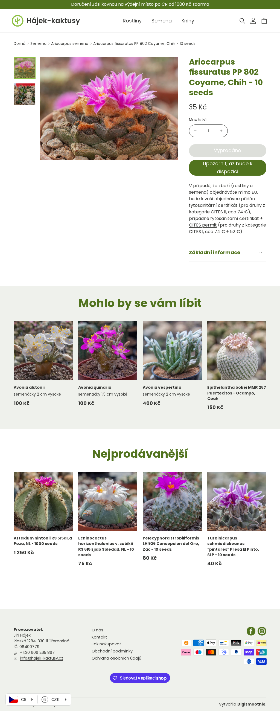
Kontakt (99, 637)
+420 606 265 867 (37, 652)
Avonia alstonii (29, 387)
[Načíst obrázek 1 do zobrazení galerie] (25, 68)
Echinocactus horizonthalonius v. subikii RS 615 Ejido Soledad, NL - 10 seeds (106, 546)
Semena (39, 43)
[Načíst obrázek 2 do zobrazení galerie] (25, 94)
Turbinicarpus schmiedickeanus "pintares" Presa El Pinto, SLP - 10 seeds (233, 546)
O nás (97, 630)
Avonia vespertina (162, 387)
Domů (19, 43)
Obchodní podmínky (112, 651)
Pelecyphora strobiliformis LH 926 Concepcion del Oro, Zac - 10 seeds (171, 543)
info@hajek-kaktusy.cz (41, 658)
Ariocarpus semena (70, 43)
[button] (242, 21)
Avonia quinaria (94, 387)
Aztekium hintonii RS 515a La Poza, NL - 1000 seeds (43, 540)
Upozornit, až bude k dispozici (227, 167)
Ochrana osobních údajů (116, 658)
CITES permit (203, 225)
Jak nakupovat (106, 644)
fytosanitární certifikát (213, 205)
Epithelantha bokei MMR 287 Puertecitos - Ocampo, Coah (236, 393)
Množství (197, 119)
